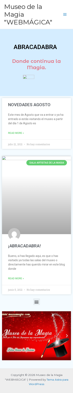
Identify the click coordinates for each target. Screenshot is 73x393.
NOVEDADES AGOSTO (29, 104)
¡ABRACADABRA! (24, 245)
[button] (36, 301)
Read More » (16, 133)
